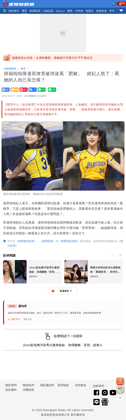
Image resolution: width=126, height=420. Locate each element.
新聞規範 (63, 385)
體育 (24, 10)
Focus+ (60, 11)
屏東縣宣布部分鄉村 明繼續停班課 (36, 58)
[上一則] (113, 255)
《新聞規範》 (48, 241)
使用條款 (81, 385)
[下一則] (120, 255)
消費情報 (28, 390)
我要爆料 (23, 91)
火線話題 (48, 10)
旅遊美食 (101, 10)
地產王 (90, 10)
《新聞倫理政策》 (26, 241)
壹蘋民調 (35, 10)
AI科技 (79, 10)
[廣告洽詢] (120, 389)
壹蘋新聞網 (10, 68)
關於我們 (11, 385)
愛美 (70, 10)
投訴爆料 (11, 390)
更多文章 (28, 319)
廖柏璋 (32, 95)
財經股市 (14, 10)
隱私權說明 (46, 385)
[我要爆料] (120, 381)
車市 (112, 10)
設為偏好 (5, 91)
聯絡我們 (28, 385)
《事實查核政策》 (69, 241)
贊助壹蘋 (13, 91)
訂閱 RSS (15, 319)
